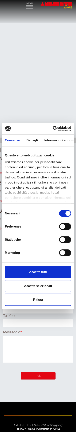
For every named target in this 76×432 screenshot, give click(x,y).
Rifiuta (38, 299)
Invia (38, 376)
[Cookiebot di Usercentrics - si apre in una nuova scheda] (53, 128)
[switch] (65, 226)
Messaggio (11, 332)
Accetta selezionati (38, 286)
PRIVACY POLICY (25, 428)
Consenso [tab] (12, 140)
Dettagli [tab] (32, 140)
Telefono (9, 316)
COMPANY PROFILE (48, 428)
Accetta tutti (38, 272)
